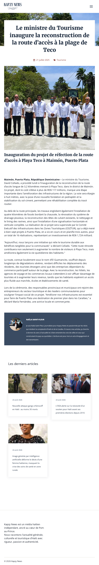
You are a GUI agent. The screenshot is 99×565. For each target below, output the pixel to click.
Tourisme (61, 60)
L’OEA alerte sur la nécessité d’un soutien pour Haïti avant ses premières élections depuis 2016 (70, 409)
